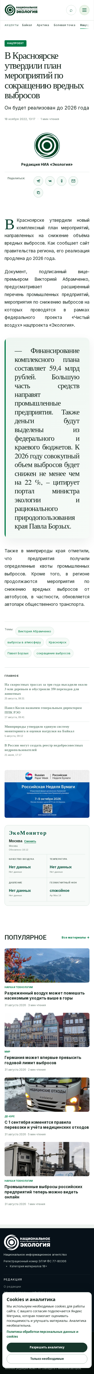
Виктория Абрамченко (34, 631)
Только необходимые (47, 1359)
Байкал (27, 25)
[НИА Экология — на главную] (21, 10)
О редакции (12, 1286)
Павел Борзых (18, 653)
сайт (84, 243)
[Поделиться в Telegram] (38, 181)
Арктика (43, 25)
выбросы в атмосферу (24, 642)
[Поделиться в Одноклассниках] (61, 181)
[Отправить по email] (73, 181)
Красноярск (57, 642)
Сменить (30, 841)
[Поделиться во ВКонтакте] (50, 181)
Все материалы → (75, 937)
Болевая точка (64, 25)
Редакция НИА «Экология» (47, 164)
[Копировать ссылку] (38, 193)
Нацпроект (15, 43)
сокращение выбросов (53, 653)
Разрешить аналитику (47, 1347)
